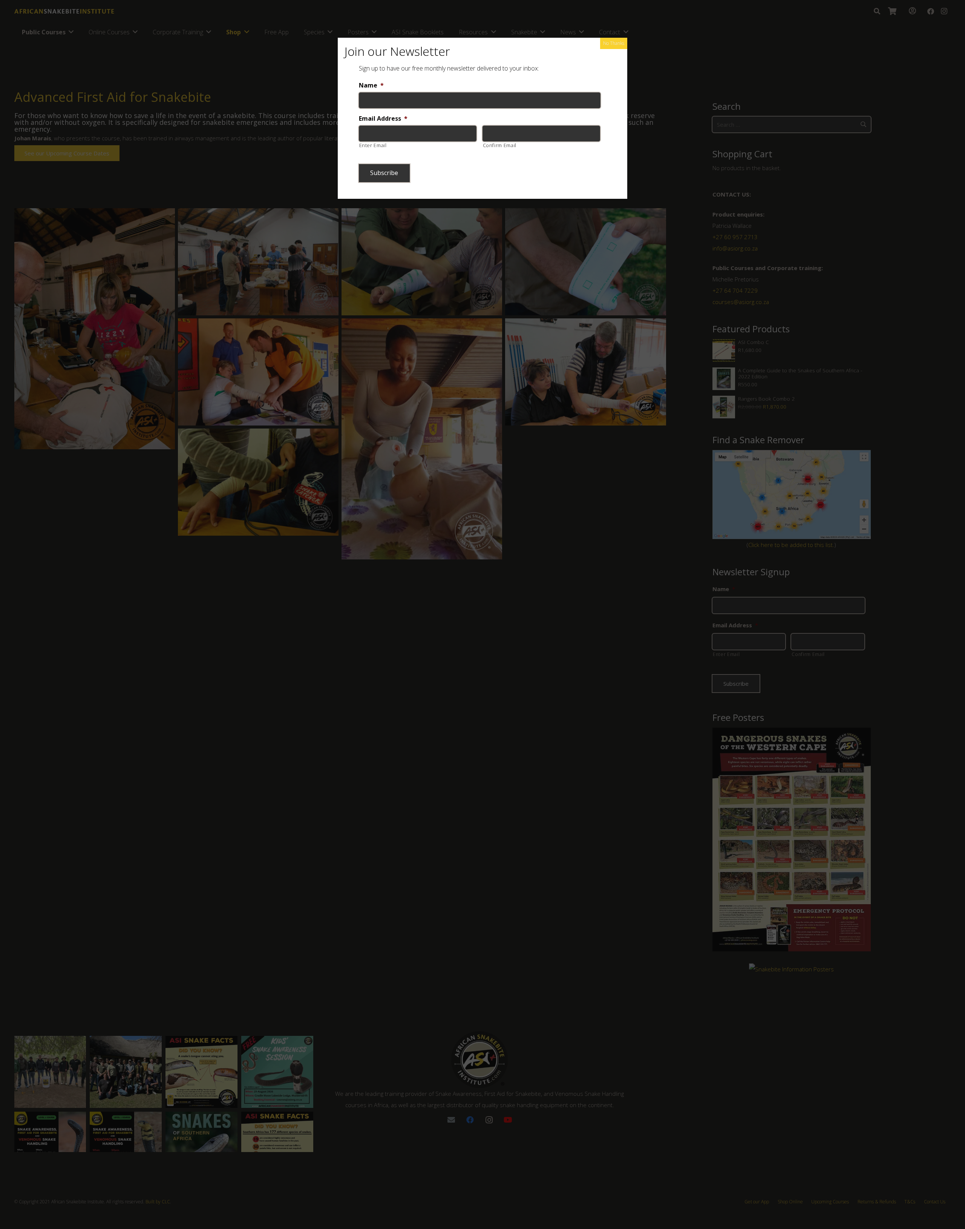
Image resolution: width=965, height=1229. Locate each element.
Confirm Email (500, 145)
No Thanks (613, 43)
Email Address (383, 119)
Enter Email (373, 145)
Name (371, 85)
